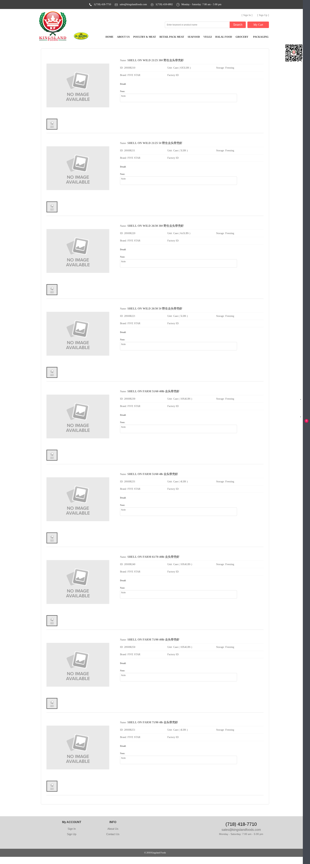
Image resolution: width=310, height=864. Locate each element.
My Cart (258, 24)
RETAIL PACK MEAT (171, 37)
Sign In (72, 828)
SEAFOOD (194, 37)
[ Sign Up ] (263, 15)
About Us (112, 828)
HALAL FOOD (223, 37)
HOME (109, 37)
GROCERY (242, 37)
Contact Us (112, 834)
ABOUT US (123, 37)
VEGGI (207, 37)
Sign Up (71, 834)
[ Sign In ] (247, 15)
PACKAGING (261, 37)
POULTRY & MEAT (144, 37)
